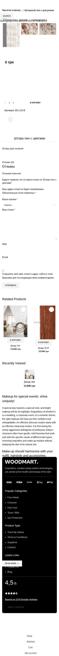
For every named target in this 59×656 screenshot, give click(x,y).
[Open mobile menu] (3, 3)
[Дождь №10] (43, 322)
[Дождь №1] (15, 321)
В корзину (35, 103)
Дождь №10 (43, 348)
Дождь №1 (15, 345)
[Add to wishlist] (23, 309)
